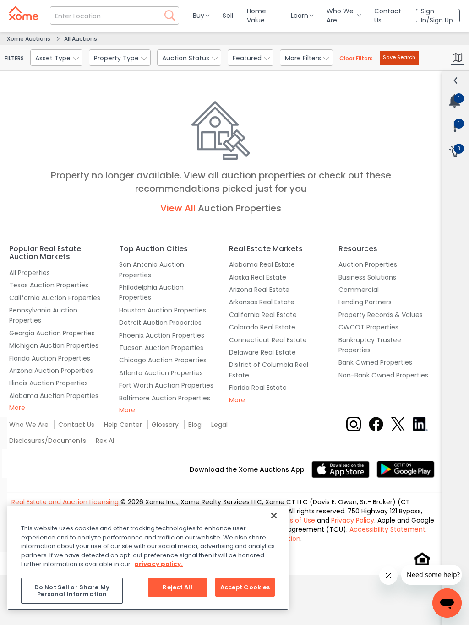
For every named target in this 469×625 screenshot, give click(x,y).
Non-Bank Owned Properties (383, 375)
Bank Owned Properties (375, 362)
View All (178, 208)
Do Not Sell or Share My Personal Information (71, 591)
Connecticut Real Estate (268, 340)
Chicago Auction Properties (163, 360)
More (17, 407)
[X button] (398, 424)
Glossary (165, 424)
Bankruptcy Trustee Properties (369, 345)
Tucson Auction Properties (161, 347)
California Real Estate (263, 314)
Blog (195, 424)
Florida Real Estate (258, 387)
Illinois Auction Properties (48, 383)
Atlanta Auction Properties (161, 372)
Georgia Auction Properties (52, 333)
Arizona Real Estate (259, 289)
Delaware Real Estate (262, 352)
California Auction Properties (54, 297)
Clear (356, 58)
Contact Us (76, 424)
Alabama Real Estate (262, 264)
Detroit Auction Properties (160, 322)
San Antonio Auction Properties (151, 269)
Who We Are (29, 424)
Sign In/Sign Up (437, 15)
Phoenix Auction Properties (161, 335)
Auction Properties (367, 264)
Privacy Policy (352, 520)
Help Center (123, 424)
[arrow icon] (455, 80)
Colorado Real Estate (262, 327)
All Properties (29, 272)
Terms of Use (294, 520)
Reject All (177, 587)
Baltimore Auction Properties (164, 398)
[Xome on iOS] (343, 468)
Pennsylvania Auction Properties (43, 315)
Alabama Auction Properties (53, 395)
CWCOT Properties (368, 327)
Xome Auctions (28, 39)
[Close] (274, 516)
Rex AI (105, 440)
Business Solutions (367, 277)
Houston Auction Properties (162, 310)
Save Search (399, 57)
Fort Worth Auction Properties (166, 385)
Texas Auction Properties (48, 285)
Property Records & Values (380, 314)
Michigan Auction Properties (53, 345)
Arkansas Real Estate (261, 302)
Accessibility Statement (387, 529)
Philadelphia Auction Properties (151, 292)
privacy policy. (158, 564)
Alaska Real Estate (257, 277)
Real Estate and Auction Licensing (65, 501)
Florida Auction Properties (49, 358)
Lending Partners (365, 302)
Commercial (358, 289)
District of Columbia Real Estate (268, 369)
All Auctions (80, 39)
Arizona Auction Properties (51, 370)
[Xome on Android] (405, 468)
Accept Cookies (245, 587)
